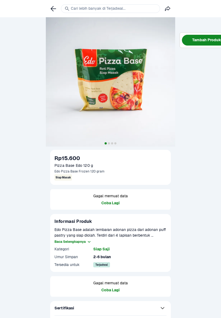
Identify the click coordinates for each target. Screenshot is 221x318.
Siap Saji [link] (101, 249)
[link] (53, 8)
